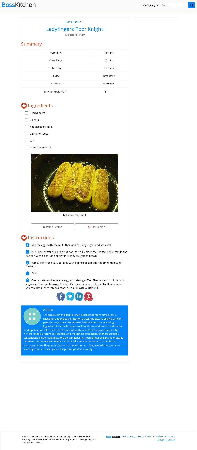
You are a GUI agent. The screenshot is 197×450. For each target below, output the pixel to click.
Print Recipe (53, 227)
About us (161, 439)
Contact (171, 439)
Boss (19, 5)
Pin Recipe (98, 227)
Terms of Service (146, 436)
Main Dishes (74, 22)
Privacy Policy (129, 436)
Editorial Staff (65, 309)
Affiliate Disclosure (164, 436)
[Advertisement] (74, 396)
